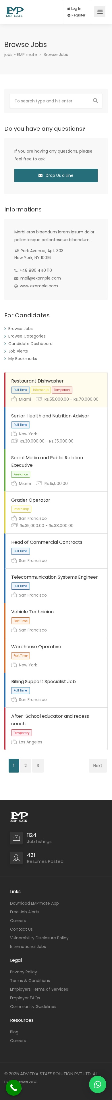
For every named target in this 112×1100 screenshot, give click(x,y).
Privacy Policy (23, 972)
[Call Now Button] (14, 1088)
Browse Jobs (20, 328)
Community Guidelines (33, 1006)
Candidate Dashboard (30, 343)
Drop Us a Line (59, 175)
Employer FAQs (25, 998)
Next (97, 766)
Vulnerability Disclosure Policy (39, 938)
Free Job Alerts (24, 912)
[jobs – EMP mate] (15, 8)
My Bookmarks (22, 358)
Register (78, 15)
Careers (18, 920)
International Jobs (28, 946)
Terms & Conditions (30, 980)
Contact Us (21, 929)
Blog (14, 1032)
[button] (97, 1084)
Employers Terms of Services (39, 989)
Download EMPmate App (34, 903)
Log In (75, 8)
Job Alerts (18, 351)
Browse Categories (27, 336)
